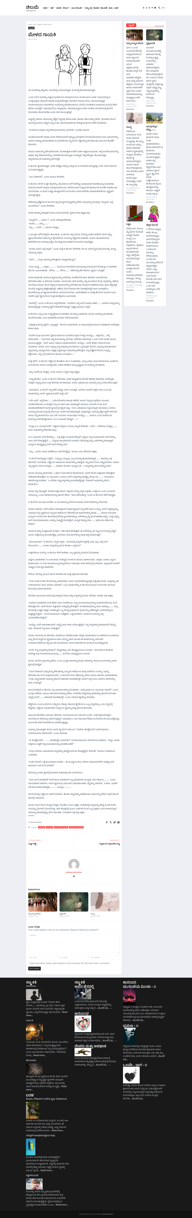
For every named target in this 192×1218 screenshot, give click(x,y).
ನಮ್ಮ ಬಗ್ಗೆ (88, 7)
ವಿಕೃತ (128, 224)
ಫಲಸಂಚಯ (49, 827)
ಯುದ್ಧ (92, 914)
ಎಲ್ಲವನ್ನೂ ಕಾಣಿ (159, 26)
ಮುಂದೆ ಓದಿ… (105, 1007)
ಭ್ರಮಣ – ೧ (130, 1025)
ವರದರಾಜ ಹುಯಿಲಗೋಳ (74, 872)
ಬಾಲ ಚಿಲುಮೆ (76, 7)
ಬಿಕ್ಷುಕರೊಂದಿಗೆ (32, 1175)
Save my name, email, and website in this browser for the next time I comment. (70, 963)
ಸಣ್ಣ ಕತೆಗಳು (42, 827)
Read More (130, 109)
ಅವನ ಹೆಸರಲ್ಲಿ (84, 986)
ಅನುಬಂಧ (82, 1013)
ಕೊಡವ (96, 7)
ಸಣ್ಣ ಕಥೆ (39, 24)
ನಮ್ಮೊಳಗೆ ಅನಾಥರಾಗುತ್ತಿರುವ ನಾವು (40, 1135)
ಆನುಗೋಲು (31, 985)
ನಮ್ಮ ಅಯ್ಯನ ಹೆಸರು (34, 914)
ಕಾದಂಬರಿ (129, 982)
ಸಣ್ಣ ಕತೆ (31, 982)
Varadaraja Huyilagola (76, 827)
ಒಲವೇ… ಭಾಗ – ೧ (135, 1064)
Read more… (40, 1055)
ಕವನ (45, 7)
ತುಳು (111, 7)
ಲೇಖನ (65, 7)
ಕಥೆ (51, 7)
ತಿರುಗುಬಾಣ (31, 1060)
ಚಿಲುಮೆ (32, 7)
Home (30, 24)
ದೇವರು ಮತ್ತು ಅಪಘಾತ (90, 1046)
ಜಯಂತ (29, 1020)
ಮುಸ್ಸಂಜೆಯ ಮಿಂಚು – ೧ (139, 986)
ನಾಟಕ (58, 7)
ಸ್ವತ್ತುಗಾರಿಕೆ (62, 914)
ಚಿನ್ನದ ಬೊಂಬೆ (152, 224)
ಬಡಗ (116, 7)
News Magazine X (107, 1214)
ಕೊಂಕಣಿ (103, 7)
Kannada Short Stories (61, 827)
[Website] (74, 876)
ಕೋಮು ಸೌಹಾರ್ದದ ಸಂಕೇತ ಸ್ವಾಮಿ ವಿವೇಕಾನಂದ (46, 1098)
